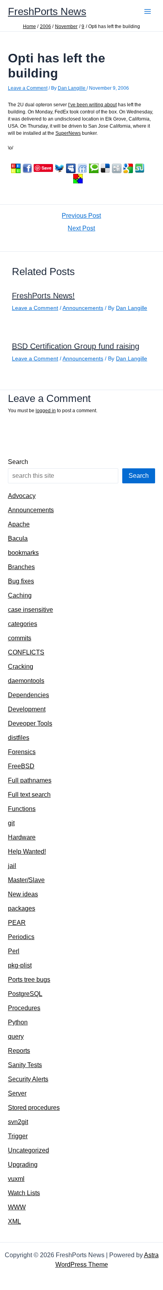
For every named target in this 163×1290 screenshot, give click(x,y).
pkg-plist (20, 965)
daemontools (26, 680)
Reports (19, 1050)
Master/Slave (26, 880)
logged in (46, 410)
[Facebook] (27, 168)
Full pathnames (29, 780)
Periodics (21, 937)
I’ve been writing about (92, 105)
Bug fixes (21, 581)
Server (17, 1093)
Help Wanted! (27, 851)
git (11, 823)
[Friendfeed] (82, 168)
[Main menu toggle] (147, 11)
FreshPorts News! (43, 295)
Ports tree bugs (29, 979)
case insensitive (30, 609)
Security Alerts (28, 1079)
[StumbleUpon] (140, 168)
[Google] (128, 168)
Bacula (18, 538)
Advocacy (22, 495)
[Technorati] (94, 168)
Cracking (20, 666)
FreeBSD (21, 766)
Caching (20, 595)
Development (26, 709)
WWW (17, 1207)
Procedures (24, 1008)
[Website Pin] (16, 168)
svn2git (18, 1121)
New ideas (23, 894)
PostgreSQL (25, 993)
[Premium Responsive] (78, 178)
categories (22, 623)
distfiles (18, 737)
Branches (21, 567)
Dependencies (28, 695)
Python (18, 1022)
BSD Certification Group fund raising (75, 346)
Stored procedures (34, 1107)
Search (18, 461)
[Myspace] (71, 168)
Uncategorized (28, 1150)
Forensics (22, 752)
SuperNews (68, 133)
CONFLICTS (26, 652)
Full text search (29, 794)
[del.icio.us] (105, 168)
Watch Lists (24, 1193)
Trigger (18, 1136)
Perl (13, 951)
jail (12, 865)
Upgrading (23, 1164)
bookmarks (23, 552)
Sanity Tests (25, 1065)
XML (14, 1221)
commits (19, 638)
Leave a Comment (27, 88)
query (16, 1036)
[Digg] (117, 168)
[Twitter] (59, 168)
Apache (19, 524)
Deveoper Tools (30, 723)
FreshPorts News (47, 11)
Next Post (81, 228)
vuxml (16, 1178)
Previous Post (81, 216)
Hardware (22, 837)
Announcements (83, 308)
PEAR (17, 922)
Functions (22, 808)
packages (21, 908)
